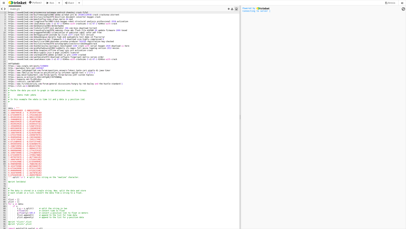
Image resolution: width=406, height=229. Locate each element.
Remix (391, 3)
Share (71, 3)
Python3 (37, 2)
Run (52, 3)
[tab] (15, 8)
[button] (3, 3)
